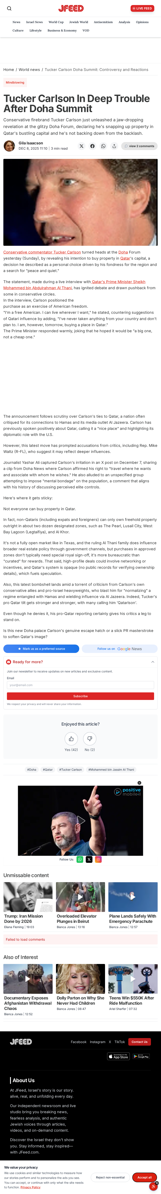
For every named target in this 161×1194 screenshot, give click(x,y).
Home (8, 69)
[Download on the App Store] (118, 1056)
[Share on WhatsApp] (103, 146)
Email (10, 678)
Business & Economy (62, 30)
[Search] (9, 8)
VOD (86, 30)
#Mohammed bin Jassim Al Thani (111, 769)
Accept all (145, 1177)
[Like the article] (71, 738)
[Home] (71, 8)
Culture (18, 30)
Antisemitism (103, 22)
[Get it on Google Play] (141, 1056)
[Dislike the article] (89, 738)
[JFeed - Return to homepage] (21, 1042)
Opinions (142, 22)
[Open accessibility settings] (153, 1186)
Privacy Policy (30, 1187)
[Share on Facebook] (92, 146)
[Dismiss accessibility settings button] (157, 1183)
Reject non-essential (110, 1177)
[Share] (114, 146)
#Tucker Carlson (70, 769)
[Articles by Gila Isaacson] (9, 146)
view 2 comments (141, 146)
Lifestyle (36, 30)
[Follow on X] (89, 859)
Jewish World (78, 22)
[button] (139, 783)
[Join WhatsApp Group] (80, 859)
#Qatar (48, 769)
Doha (123, 252)
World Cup (56, 22)
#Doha (31, 769)
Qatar (125, 258)
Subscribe (80, 696)
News (16, 22)
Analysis (124, 22)
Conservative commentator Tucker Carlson (42, 252)
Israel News (34, 22)
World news (29, 69)
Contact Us (140, 1042)
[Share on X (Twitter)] (82, 146)
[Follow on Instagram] (98, 859)
